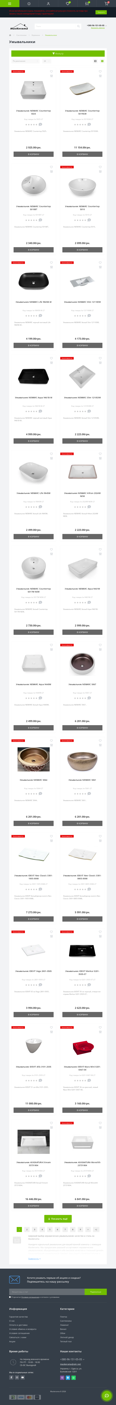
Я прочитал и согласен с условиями (35, 1297)
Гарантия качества (18, 1316)
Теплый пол (66, 1341)
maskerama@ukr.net (70, 1364)
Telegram (68, 1378)
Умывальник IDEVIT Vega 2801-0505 (33, 971)
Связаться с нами (17, 1337)
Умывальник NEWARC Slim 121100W (82, 302)
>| (96, 1229)
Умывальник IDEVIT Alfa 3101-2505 (33, 1066)
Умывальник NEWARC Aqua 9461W (82, 588)
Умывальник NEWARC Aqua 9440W (33, 684)
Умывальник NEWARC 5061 (82, 780)
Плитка (63, 1316)
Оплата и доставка (18, 1325)
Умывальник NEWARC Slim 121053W (82, 397)
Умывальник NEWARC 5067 (82, 684)
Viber (62, 1378)
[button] (48, 3)
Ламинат (64, 1325)
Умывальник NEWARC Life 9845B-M (33, 302)
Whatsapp (73, 1378)
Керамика (36, 35)
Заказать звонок (98, 28)
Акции (12, 1341)
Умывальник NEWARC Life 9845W (33, 493)
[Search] (78, 26)
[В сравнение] (51, 76)
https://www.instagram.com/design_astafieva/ (17, 1377)
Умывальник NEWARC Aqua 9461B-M (33, 397)
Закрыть (101, 12)
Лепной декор (67, 1337)
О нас (12, 1320)
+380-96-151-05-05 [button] (71, 1359)
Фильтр (59, 53)
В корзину (33, 154)
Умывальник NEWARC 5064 (33, 780)
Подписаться (95, 1292)
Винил (63, 1329)
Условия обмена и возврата (22, 1329)
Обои (62, 1333)
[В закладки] (51, 71)
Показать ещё (59, 1218)
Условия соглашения (30, 1297)
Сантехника (21, 35)
